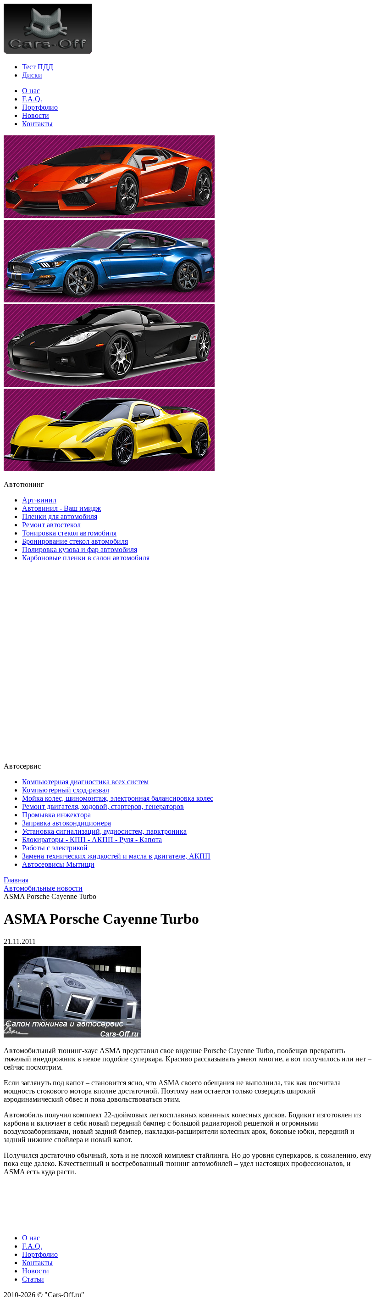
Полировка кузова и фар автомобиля (79, 549)
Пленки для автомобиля (59, 516)
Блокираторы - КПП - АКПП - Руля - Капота (92, 839)
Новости (35, 115)
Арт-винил (39, 500)
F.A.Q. (32, 99)
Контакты (37, 124)
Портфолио (40, 107)
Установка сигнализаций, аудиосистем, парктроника (104, 831)
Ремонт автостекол (51, 525)
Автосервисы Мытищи (58, 864)
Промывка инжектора (56, 815)
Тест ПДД (37, 67)
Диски (32, 75)
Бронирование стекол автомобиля (75, 541)
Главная (16, 880)
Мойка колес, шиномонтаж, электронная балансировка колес (117, 798)
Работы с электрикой (55, 848)
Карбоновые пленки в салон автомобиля (85, 558)
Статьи (33, 1279)
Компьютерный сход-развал (65, 790)
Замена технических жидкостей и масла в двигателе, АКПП (116, 856)
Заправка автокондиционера (66, 823)
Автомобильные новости (43, 888)
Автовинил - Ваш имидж (61, 508)
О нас (31, 91)
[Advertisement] (59, 661)
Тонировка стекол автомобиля (69, 533)
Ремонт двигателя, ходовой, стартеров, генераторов (103, 806)
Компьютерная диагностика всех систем (85, 782)
